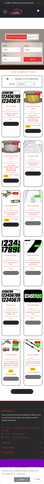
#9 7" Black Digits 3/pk (11, 263)
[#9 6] (33, 196)
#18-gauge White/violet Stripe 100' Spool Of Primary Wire (11, 168)
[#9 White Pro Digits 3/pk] (33, 296)
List (12, 79)
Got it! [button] (22, 480)
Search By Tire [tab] (32, 37)
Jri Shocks (35, 355)
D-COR (13, 106)
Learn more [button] (20, 474)
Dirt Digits (35, 206)
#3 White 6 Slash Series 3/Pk (33, 164)
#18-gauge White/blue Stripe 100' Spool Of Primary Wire (33, 118)
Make (5, 46)
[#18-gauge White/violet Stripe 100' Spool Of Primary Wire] (11, 147)
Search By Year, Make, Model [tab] (16, 37)
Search (32, 59)
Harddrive (13, 355)
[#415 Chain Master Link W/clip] (11, 196)
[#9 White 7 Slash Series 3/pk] (11, 296)
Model (26, 46)
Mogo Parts (13, 206)
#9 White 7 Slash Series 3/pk (11, 313)
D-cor (13, 305)
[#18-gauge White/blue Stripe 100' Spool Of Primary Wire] (33, 97)
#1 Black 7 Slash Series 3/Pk (11, 114)
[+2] (33, 346)
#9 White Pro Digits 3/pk (33, 313)
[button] (4, 95)
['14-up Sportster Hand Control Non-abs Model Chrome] (11, 346)
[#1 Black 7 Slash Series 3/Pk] (11, 97)
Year (4, 55)
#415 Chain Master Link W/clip (11, 213)
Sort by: (12, 84)
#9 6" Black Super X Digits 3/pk (33, 213)
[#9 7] (11, 246)
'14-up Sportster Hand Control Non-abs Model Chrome (11, 363)
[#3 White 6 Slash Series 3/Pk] (33, 147)
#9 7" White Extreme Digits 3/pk (33, 263)
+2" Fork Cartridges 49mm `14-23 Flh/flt (33, 363)
